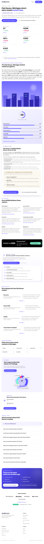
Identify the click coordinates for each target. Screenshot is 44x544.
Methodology (4, 528)
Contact (24, 533)
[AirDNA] (5, 1)
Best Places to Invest (5, 530)
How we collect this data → (12, 58)
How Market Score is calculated (8, 141)
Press (24, 531)
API (23, 521)
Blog (2, 533)
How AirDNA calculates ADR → (28, 222)
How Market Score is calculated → (29, 234)
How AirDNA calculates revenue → (29, 212)
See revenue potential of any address (28, 20)
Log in (33, 1)
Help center (4, 535)
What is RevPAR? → (5, 233)
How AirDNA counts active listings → (8, 214)
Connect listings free (35, 243)
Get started (38, 1)
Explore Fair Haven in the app (8, 20)
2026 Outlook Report (5, 531)
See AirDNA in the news (22, 502)
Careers (24, 530)
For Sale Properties (26, 520)
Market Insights (25, 515)
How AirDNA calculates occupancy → (8, 223)
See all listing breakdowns (10, 370)
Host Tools (25, 518)
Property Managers (26, 523)
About (24, 528)
